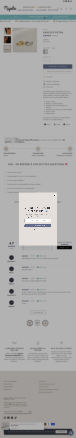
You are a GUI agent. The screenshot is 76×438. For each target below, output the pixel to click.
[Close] (54, 195)
